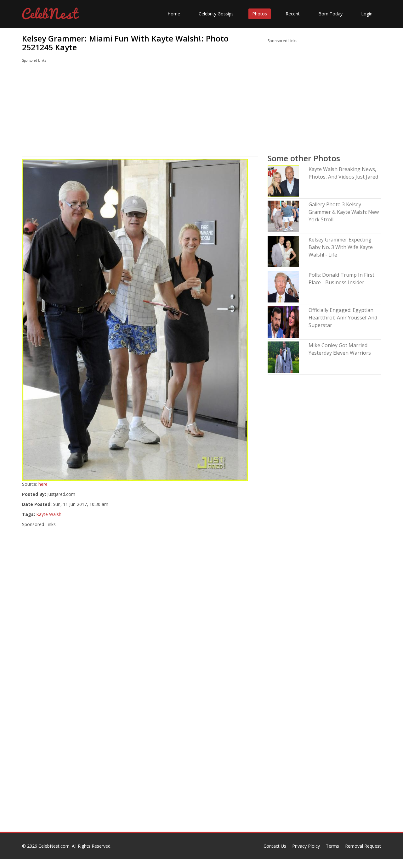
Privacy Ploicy (306, 846)
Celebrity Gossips (216, 14)
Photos (259, 14)
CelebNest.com (54, 846)
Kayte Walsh (48, 514)
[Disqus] (140, 751)
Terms (332, 846)
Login (366, 14)
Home (173, 14)
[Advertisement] (140, 111)
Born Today (330, 14)
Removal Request (363, 846)
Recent (293, 14)
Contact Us (275, 846)
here (43, 484)
